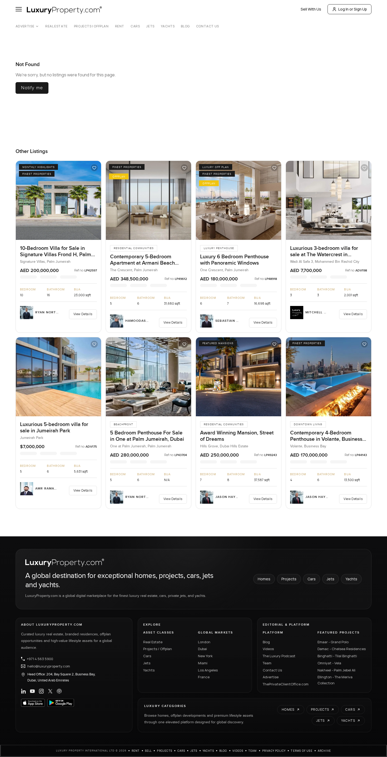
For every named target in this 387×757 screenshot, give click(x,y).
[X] (50, 691)
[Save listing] (94, 167)
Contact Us (207, 26)
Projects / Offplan (157, 648)
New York (205, 656)
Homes (264, 578)
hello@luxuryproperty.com (48, 666)
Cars (135, 26)
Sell (148, 750)
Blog (185, 26)
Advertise (25, 26)
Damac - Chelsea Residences (341, 648)
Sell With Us (311, 9)
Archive (324, 750)
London (204, 642)
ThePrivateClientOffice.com (286, 684)
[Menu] (18, 9)
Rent (119, 26)
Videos (268, 648)
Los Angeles (208, 670)
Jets (150, 26)
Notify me (32, 88)
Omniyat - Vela (329, 663)
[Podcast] (59, 691)
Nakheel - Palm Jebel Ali (336, 670)
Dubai (202, 648)
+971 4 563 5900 (40, 659)
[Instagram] (41, 691)
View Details (82, 314)
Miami (202, 663)
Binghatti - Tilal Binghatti (337, 656)
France (204, 677)
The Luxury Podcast (279, 656)
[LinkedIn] (23, 691)
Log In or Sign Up (352, 9)
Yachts (168, 26)
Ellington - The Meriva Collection (335, 680)
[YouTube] (32, 691)
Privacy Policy (274, 750)
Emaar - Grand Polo (333, 642)
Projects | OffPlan (91, 26)
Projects (288, 578)
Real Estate (56, 26)
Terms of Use (301, 750)
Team (267, 663)
